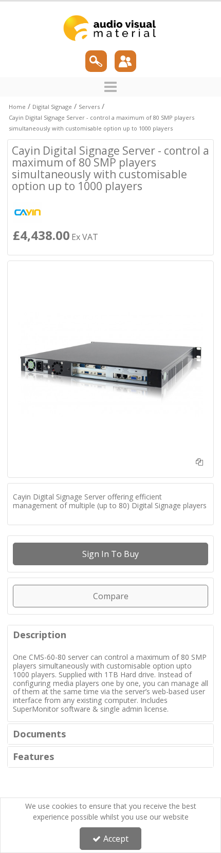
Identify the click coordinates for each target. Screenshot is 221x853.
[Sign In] (125, 61)
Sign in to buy (110, 554)
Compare (110, 596)
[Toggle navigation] (110, 87)
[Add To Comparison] (199, 461)
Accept (115, 838)
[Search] (96, 61)
